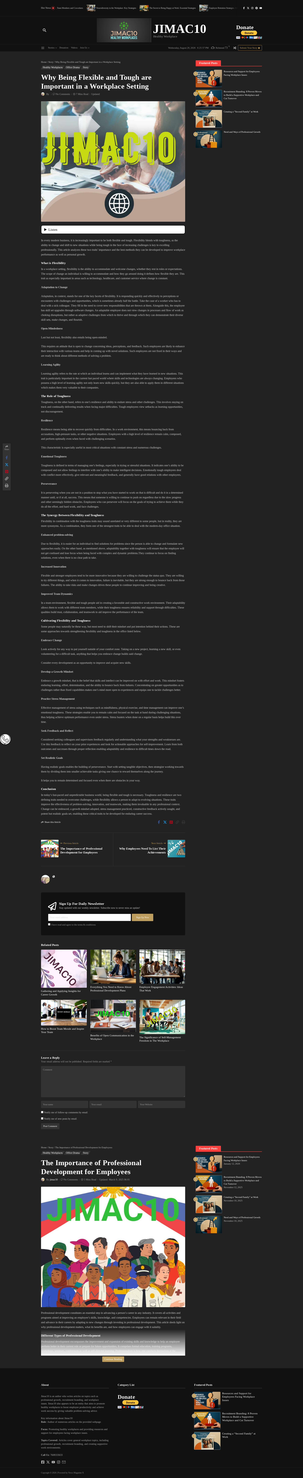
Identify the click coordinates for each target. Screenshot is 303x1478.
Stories (51, 47)
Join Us (83, 47)
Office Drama (73, 67)
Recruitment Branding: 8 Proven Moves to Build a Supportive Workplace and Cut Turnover (243, 95)
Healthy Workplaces (53, 67)
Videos (74, 47)
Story (50, 62)
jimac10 (54, 1179)
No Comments (63, 94)
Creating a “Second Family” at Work (241, 111)
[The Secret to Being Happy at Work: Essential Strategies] (108, 8)
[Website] (53, 876)
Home (44, 62)
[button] (75, 1414)
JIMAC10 (179, 28)
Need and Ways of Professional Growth (242, 132)
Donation (63, 47)
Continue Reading (113, 1359)
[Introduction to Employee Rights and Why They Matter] (222, 8)
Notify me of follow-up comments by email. (66, 1112)
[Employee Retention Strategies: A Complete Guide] (167, 8)
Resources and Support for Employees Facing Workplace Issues (238, 1397)
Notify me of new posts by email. (60, 1118)
